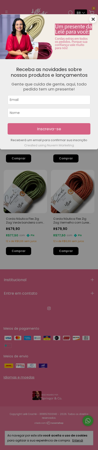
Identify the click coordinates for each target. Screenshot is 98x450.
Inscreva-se (49, 129)
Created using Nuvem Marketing (49, 145)
